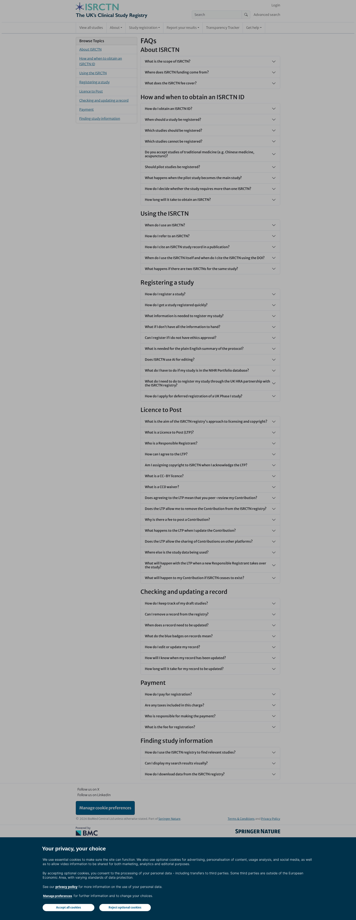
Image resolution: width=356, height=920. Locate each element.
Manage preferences (57, 896)
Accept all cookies (68, 907)
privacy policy (66, 887)
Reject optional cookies (125, 907)
